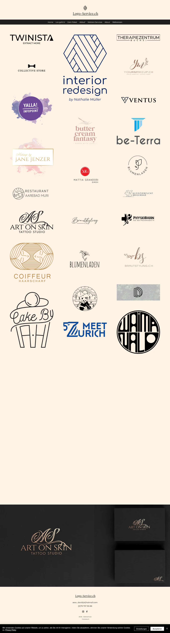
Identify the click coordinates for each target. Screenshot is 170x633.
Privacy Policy (10, 630)
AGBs (81, 617)
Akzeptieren (157, 629)
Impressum (85, 619)
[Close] (167, 629)
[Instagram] (83, 611)
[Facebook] (87, 611)
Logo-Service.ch (85, 13)
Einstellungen (141, 629)
